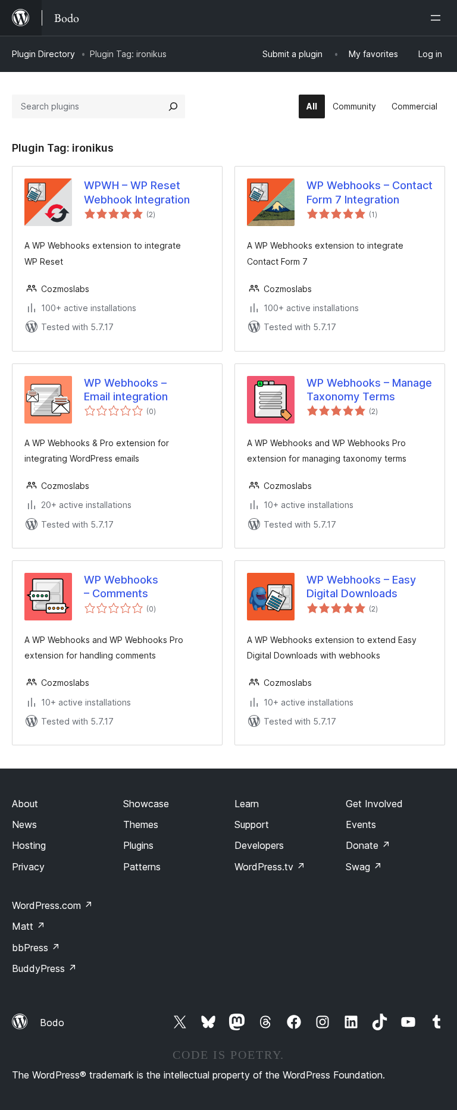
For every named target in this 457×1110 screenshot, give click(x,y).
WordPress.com (52, 905)
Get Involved (374, 804)
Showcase (146, 804)
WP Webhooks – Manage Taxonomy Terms (369, 390)
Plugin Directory (43, 54)
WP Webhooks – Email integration (126, 390)
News (24, 824)
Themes (140, 824)
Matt (28, 926)
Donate (368, 845)
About (25, 804)
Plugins (138, 845)
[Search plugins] (173, 106)
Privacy (28, 867)
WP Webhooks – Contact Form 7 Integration (369, 192)
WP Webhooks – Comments (121, 586)
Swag (364, 867)
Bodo (52, 1023)
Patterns (142, 867)
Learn (246, 804)
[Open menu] (438, 18)
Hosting (29, 845)
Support (251, 824)
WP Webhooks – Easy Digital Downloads (361, 586)
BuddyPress (44, 968)
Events (361, 824)
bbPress (36, 948)
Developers (259, 845)
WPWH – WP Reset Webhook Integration (137, 192)
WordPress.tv (269, 867)
